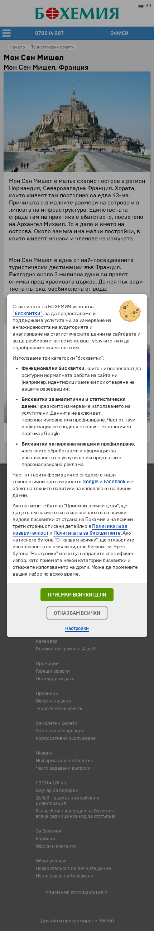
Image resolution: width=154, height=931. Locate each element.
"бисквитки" (28, 313)
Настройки (76, 628)
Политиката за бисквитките (87, 533)
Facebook (115, 482)
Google (90, 482)
